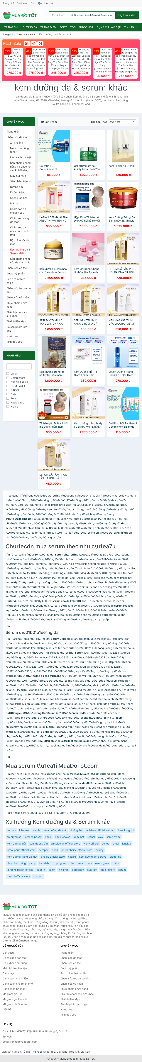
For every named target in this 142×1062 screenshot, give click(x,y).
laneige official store (52, 856)
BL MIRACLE (18, 385)
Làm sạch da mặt (20, 157)
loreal (115, 843)
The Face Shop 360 (43, 1051)
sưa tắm (92, 869)
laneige (126, 843)
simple (36, 830)
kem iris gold (126, 830)
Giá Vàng (62, 1051)
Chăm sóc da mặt (26, 34)
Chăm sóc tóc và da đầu (18, 290)
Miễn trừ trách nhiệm (15, 968)
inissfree (24, 830)
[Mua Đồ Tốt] (21, 906)
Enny (14, 398)
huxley (100, 850)
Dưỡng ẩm (16, 186)
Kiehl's (14, 406)
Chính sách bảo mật (15, 957)
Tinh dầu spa (14, 341)
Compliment (18, 377)
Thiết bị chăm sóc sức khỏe (17, 314)
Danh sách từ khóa (14, 988)
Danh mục (22, 3)
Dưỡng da (30, 27)
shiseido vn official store (65, 843)
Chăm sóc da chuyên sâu (18, 210)
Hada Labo (17, 402)
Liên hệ (48, 3)
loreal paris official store (21, 850)
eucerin (41, 869)
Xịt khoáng (16, 142)
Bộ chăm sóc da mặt (20, 242)
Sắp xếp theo (99, 121)
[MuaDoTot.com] (20, 15)
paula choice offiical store (76, 850)
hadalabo (44, 863)
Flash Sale (12, 43)
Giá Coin (85, 1051)
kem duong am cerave (92, 856)
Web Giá (74, 1051)
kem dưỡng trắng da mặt (22, 856)
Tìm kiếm (129, 15)
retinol (91, 836)
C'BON (15, 390)
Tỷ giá (26, 1051)
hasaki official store (18, 876)
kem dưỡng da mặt (55, 830)
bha (72, 863)
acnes (105, 843)
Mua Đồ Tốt (87, 1058)
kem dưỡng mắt (16, 843)
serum (122, 869)
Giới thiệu (36, 3)
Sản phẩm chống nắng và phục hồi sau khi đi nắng (20, 166)
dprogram (78, 869)
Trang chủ (8, 3)
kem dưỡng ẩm (38, 843)
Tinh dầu (130, 27)
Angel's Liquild (19, 381)
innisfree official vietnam (100, 830)
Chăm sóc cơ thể (16, 267)
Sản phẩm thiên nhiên (15, 280)
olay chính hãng (16, 863)
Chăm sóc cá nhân (17, 297)
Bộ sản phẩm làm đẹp (16, 328)
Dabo (14, 394)
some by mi (113, 836)
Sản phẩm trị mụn (20, 181)
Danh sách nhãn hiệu (15, 978)
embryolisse (14, 836)
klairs (115, 863)
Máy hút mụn (18, 175)
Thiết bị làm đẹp (16, 321)
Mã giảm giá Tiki (12, 993)
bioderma (115, 856)
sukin (52, 869)
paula (48, 836)
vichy (32, 863)
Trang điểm (48, 27)
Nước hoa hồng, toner (20, 150)
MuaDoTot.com (69, 1058)
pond (55, 850)
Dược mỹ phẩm (15, 273)
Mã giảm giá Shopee (15, 1004)
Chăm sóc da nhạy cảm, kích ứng (19, 231)
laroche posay (33, 836)
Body (63, 27)
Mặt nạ (14, 203)
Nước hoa (86, 27)
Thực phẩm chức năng (16, 304)
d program (60, 863)
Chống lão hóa (19, 197)
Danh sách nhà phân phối (18, 983)
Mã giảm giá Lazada (15, 999)
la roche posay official (20, 869)
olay (100, 836)
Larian (14, 373)
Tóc (73, 27)
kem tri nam (85, 863)
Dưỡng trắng (18, 192)
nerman (11, 830)
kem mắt (79, 836)
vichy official (91, 843)
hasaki (72, 856)
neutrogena (102, 863)
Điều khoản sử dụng (15, 962)
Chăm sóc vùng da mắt (19, 220)
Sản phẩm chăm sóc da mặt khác (20, 260)
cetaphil (43, 850)
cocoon (37, 876)
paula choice (62, 836)
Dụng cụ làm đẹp (109, 27)
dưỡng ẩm (76, 830)
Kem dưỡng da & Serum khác (20, 251)
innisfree (63, 869)
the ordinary (107, 869)
